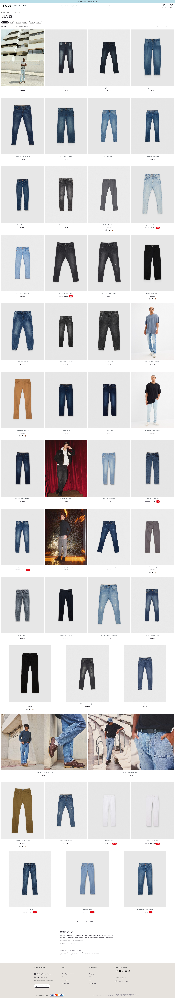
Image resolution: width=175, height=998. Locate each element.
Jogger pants (109, 361)
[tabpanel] (22, 57)
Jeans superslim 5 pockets (145, 909)
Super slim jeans (23, 635)
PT (123, 981)
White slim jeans (109, 840)
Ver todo (5, 22)
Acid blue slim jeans (152, 498)
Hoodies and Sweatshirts (91, 953)
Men (24, 5)
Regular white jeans (152, 840)
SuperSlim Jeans (22, 225)
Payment (64, 977)
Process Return (66, 983)
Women (17, 5)
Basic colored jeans (109, 225)
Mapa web (137, 995)
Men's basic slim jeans (22, 293)
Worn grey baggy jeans (66, 567)
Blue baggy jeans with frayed (44, 772)
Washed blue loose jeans (22, 88)
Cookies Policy (103, 995)
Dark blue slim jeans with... (22, 498)
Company (91, 974)
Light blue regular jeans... (152, 430)
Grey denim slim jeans (66, 361)
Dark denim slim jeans (109, 567)
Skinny (25, 22)
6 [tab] (7, 99)
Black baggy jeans (65, 498)
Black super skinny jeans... (109, 293)
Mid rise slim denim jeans (152, 156)
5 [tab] (6, 99)
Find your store (43, 985)
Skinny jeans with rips (65, 840)
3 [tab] (48, 99)
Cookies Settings (112, 995)
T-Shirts (75, 953)
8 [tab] (52, 441)
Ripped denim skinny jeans (109, 635)
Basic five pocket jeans (152, 567)
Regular (18, 22)
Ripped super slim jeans (66, 225)
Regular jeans (66, 430)
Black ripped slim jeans (87, 704)
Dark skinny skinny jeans (22, 156)
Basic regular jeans (66, 156)
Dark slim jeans (65, 88)
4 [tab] (5, 99)
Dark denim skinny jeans (66, 293)
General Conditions (122, 995)
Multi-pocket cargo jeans (131, 772)
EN (127, 981)
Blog (90, 980)
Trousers (64, 953)
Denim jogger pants (22, 361)
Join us (91, 977)
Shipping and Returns (68, 974)
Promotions (65, 980)
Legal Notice (131, 995)
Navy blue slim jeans (109, 88)
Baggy (32, 22)
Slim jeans (30, 909)
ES (120, 981)
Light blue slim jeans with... (152, 361)
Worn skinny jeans (109, 156)
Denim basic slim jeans (152, 635)
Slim (11, 22)
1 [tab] (3, 99)
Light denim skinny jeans (152, 225)
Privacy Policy (96, 995)
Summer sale (92, 983)
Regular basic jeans (152, 88)
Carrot (38, 22)
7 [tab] (51, 99)
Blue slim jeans (87, 909)
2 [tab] (4, 99)
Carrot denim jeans (145, 704)
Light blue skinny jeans (109, 498)
